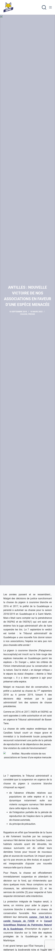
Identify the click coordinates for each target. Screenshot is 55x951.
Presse (31, 314)
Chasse (23, 314)
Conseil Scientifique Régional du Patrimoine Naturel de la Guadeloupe (27, 925)
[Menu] (50, 7)
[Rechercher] (44, 7)
